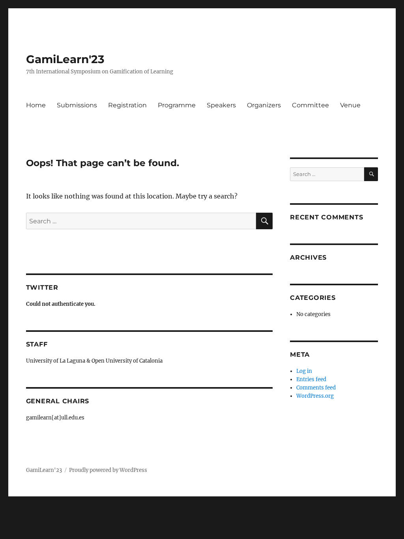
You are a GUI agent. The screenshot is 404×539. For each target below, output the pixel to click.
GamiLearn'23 (65, 59)
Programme (177, 105)
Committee (310, 105)
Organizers (264, 105)
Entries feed (311, 379)
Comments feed (316, 387)
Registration (127, 105)
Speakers (221, 105)
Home (36, 105)
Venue (350, 105)
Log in (304, 371)
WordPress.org (315, 396)
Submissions (77, 105)
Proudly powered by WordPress (108, 470)
